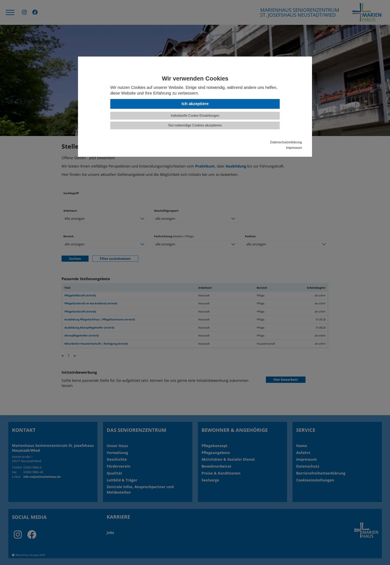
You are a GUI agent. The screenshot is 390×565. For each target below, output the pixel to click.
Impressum (294, 147)
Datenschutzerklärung (286, 142)
